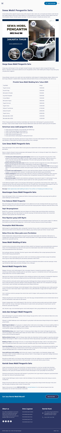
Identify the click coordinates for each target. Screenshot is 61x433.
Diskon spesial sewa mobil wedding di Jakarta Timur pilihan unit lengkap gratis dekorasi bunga (29, 189)
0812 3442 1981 (50, 417)
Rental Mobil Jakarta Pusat (27, 422)
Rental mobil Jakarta (9, 412)
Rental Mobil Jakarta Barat (27, 414)
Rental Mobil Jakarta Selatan (27, 411)
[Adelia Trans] (2, 3)
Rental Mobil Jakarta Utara (27, 417)
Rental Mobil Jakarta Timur (27, 419)
